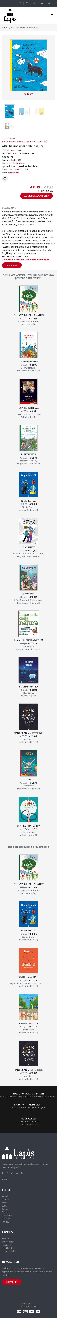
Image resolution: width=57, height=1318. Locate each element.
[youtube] (49, 3)
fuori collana (16, 150)
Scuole (5, 1209)
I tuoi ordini (7, 1245)
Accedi (5, 1238)
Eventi (5, 1205)
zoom (30, 93)
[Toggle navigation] (52, 15)
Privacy (5, 1179)
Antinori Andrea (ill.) (37, 141)
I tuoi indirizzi (8, 1248)
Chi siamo (7, 1215)
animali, (7, 259)
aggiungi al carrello (36, 195)
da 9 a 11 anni (21, 169)
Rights (5, 1212)
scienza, (30, 259)
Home (5, 27)
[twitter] (34, 3)
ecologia (43, 259)
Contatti (6, 1218)
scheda (10, 265)
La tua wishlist (9, 1251)
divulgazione (18, 163)
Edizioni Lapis (32, 1306)
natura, (19, 259)
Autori (5, 1196)
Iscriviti (10, 1281)
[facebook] (20, 3)
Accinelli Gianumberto (13, 141)
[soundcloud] (42, 3)
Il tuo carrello (8, 1241)
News (4, 1202)
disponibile (13, 172)
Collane (6, 1199)
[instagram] (27, 3)
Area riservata (28, 1303)
